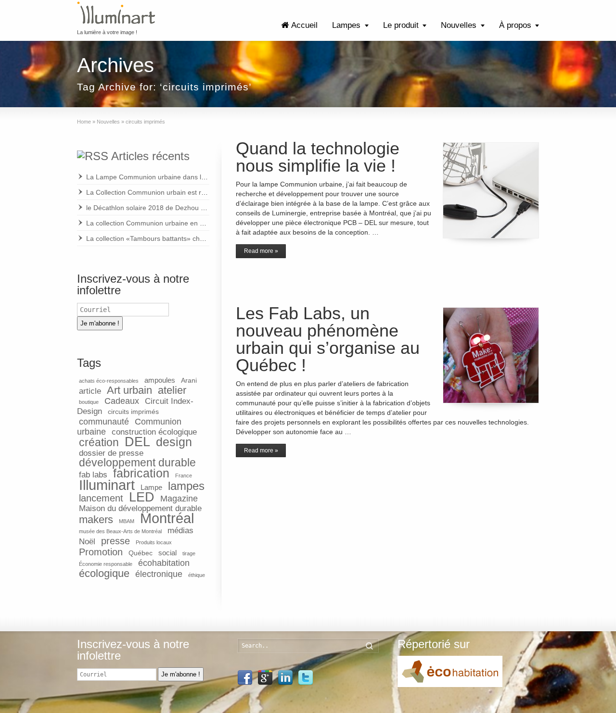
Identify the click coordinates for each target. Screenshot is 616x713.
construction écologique (154, 432)
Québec (140, 553)
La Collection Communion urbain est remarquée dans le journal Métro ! (194, 192)
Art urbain (129, 390)
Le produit (401, 25)
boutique (89, 402)
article (90, 391)
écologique (104, 573)
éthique (196, 575)
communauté (104, 421)
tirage (188, 553)
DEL (137, 442)
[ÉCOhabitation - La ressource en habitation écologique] (450, 685)
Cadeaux (121, 401)
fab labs (93, 474)
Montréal (167, 518)
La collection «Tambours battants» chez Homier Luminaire (174, 238)
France (183, 475)
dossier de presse (111, 453)
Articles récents (150, 156)
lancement (101, 498)
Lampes (346, 25)
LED (141, 497)
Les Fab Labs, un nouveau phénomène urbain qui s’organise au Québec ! (328, 339)
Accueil (304, 25)
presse (115, 541)
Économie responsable (105, 564)
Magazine (179, 498)
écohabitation (164, 563)
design (174, 442)
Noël (87, 541)
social (167, 553)
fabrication (141, 473)
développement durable (137, 463)
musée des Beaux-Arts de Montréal (120, 531)
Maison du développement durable (140, 508)
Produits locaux (154, 542)
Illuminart (107, 485)
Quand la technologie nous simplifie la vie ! (317, 156)
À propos (515, 25)
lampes (186, 485)
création (99, 442)
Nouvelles (458, 25)
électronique (158, 574)
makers (96, 519)
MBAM (126, 521)
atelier (172, 390)
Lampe (151, 487)
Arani (189, 380)
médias (180, 530)
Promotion (101, 552)
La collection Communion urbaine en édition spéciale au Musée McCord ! (197, 223)
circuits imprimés (133, 411)
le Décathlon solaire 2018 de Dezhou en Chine (157, 208)
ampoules (159, 380)
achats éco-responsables (109, 381)
